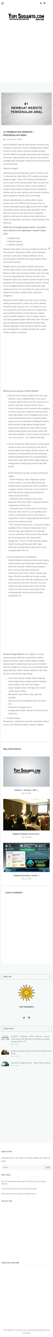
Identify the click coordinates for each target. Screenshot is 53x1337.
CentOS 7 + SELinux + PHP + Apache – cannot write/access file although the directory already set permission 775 (30, 1039)
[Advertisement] (26, 54)
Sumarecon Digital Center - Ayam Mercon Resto (30, 1063)
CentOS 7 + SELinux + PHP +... (26, 790)
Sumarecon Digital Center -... (26, 876)
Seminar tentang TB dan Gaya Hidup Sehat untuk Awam (31, 1052)
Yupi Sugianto (26, 1007)
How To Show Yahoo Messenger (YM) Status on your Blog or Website (23, 1183)
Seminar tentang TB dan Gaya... (26, 834)
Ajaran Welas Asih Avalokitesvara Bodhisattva (18, 1194)
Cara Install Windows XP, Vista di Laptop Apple (19, 1189)
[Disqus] (26, 926)
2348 (20, 139)
